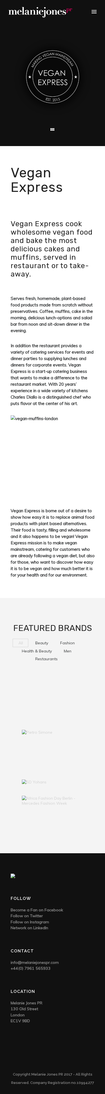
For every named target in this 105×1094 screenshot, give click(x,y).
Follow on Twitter (27, 915)
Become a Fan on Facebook (37, 909)
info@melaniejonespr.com (35, 962)
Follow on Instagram (30, 921)
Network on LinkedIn (29, 927)
